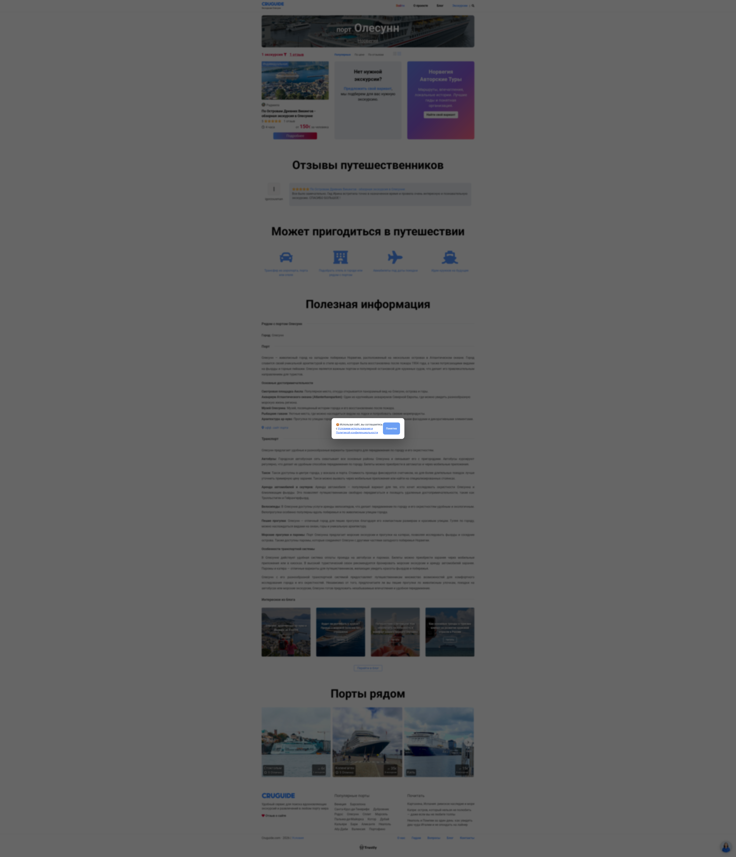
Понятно (391, 428)
